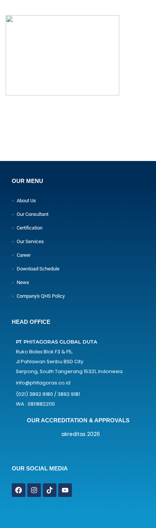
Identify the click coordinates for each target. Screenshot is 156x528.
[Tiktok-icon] (49, 490)
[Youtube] (65, 490)
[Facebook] (18, 490)
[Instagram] (34, 490)
